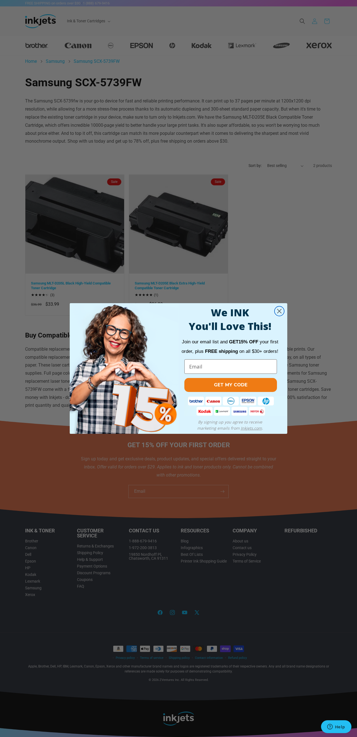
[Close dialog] (279, 311)
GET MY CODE (230, 384)
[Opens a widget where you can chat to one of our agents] (336, 727)
